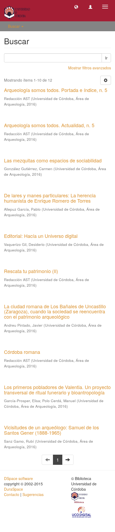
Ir (106, 58)
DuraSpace (13, 489)
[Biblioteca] (79, 498)
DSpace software (18, 478)
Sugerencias (33, 494)
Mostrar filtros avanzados (89, 67)
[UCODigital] (82, 511)
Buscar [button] (14, 26)
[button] (76, 6)
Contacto (11, 494)
